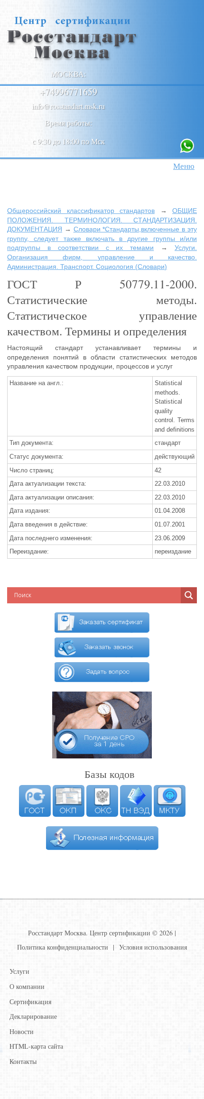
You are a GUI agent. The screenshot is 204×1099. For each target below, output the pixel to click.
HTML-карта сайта (36, 1046)
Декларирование (33, 1016)
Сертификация (30, 1001)
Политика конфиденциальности (62, 946)
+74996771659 (68, 91)
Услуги (19, 971)
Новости (21, 1031)
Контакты (23, 1061)
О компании (27, 986)
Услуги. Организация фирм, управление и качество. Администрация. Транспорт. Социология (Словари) (102, 257)
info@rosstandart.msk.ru (68, 106)
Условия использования (153, 946)
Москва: (68, 74)
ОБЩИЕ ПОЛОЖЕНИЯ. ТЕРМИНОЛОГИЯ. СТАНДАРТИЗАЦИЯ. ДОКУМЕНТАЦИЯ (102, 220)
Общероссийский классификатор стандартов (81, 210)
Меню (184, 165)
